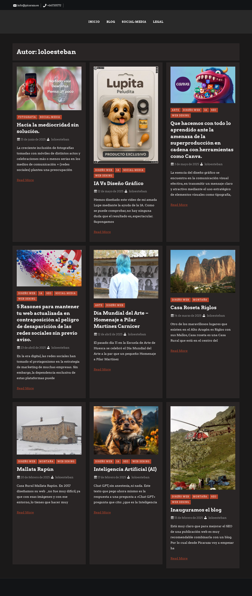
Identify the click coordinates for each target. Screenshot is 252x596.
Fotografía (27, 117)
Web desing (103, 175)
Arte (175, 110)
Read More (25, 180)
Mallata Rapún (35, 469)
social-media (50, 117)
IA (118, 170)
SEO (213, 110)
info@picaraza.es (28, 5)
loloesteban (60, 139)
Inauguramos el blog (195, 510)
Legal (158, 21)
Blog (111, 21)
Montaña (200, 300)
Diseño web (103, 170)
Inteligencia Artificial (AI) (125, 469)
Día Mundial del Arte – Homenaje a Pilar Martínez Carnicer (121, 319)
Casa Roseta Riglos (193, 307)
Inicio (94, 21)
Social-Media (134, 21)
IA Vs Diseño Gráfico (119, 183)
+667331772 (54, 5)
